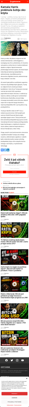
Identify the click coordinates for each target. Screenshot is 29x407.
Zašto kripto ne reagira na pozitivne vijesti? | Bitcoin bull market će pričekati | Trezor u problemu (13, 269)
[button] (27, 378)
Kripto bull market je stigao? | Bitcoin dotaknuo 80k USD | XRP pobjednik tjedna (14, 215)
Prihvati (14, 393)
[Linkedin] (8, 150)
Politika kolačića (10, 405)
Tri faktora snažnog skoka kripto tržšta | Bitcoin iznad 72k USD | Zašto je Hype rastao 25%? (14, 242)
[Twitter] (5, 150)
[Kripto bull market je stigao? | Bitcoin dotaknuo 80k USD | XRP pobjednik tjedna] (14, 203)
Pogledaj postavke (14, 402)
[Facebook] (2, 150)
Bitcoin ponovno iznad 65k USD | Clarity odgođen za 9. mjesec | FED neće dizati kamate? (13, 323)
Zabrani (14, 397)
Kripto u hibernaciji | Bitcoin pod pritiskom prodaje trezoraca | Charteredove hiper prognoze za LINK (14, 296)
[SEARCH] (27, 1)
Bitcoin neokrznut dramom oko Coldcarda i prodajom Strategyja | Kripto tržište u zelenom (13, 350)
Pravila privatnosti (17, 405)
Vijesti (11, 192)
